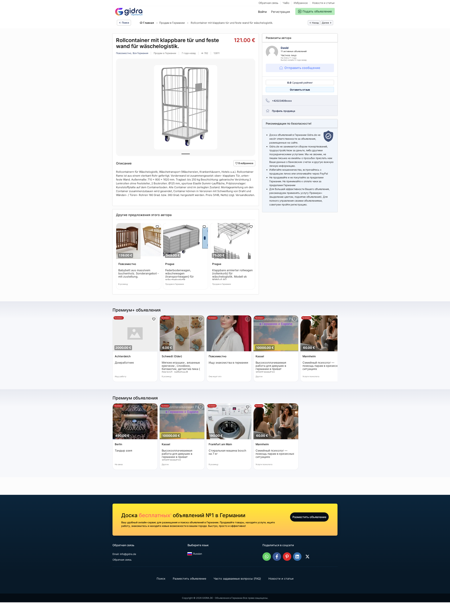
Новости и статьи (323, 3)
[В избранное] (157, 227)
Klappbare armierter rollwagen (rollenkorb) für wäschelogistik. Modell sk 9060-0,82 (232, 274)
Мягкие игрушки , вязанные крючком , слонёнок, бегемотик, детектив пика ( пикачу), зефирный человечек (181, 366)
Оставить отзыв (300, 89)
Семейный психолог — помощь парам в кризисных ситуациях (322, 366)
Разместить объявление (309, 517)
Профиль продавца (283, 110)
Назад (315, 22)
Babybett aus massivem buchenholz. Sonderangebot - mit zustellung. (138, 273)
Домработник (124, 362)
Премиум (118, 406)
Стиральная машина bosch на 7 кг (227, 452)
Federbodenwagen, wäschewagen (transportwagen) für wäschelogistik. (179, 274)
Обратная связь (268, 3)
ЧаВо (286, 3)
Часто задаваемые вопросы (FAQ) (237, 578)
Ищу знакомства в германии (228, 362)
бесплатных (155, 515)
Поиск (125, 22)
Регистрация (280, 12)
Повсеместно (123, 53)
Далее (326, 22)
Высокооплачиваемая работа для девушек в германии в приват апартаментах (271, 366)
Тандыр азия (123, 450)
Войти (262, 12)
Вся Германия (140, 53)
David (284, 48)
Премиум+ (118, 318)
